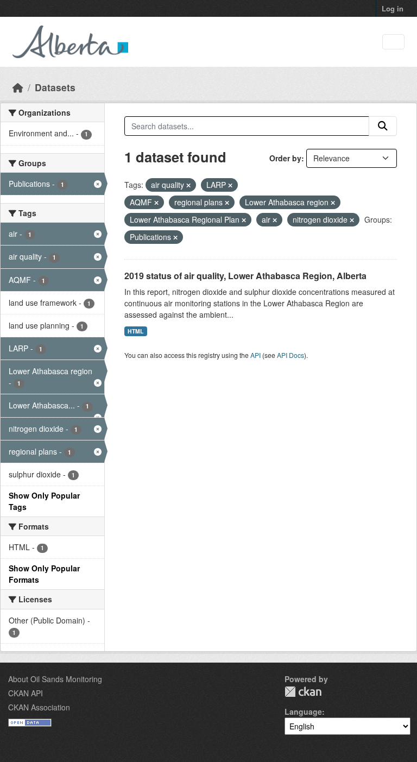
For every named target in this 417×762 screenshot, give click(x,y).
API (255, 355)
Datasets (55, 87)
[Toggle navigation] (393, 42)
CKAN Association (39, 707)
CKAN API (25, 693)
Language (303, 711)
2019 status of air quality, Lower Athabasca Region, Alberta (245, 275)
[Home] (17, 87)
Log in (392, 8)
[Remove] (188, 185)
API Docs (290, 355)
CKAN (303, 691)
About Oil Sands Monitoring (55, 678)
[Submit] (383, 126)
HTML (135, 331)
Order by (285, 158)
